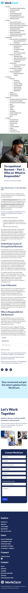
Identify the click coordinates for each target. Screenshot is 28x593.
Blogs (11, 104)
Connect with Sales (14, 126)
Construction (17, 82)
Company (8, 118)
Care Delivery (13, 63)
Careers (12, 128)
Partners (12, 124)
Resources (8, 97)
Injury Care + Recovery (15, 54)
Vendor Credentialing (15, 32)
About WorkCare (14, 119)
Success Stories (13, 114)
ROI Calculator (6, 531)
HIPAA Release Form (7, 577)
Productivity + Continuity (16, 68)
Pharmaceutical (17, 88)
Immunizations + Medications (17, 30)
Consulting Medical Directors (17, 16)
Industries (12, 78)
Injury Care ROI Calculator (16, 100)
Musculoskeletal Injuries (20, 40)
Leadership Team (14, 121)
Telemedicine (17, 66)
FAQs (11, 116)
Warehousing (17, 90)
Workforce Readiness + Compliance (18, 44)
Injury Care (12, 11)
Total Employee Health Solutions (18, 34)
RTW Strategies (18, 70)
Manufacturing (17, 87)
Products (8, 6)
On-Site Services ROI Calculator (17, 102)
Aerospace (16, 80)
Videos (11, 107)
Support (12, 92)
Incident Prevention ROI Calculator (18, 99)
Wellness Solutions (14, 18)
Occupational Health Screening (17, 8)
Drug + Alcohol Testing (15, 22)
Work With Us (13, 130)
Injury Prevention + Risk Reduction (18, 39)
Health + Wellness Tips (15, 112)
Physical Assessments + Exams (17, 23)
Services (8, 20)
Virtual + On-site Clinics (20, 64)
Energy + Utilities (18, 83)
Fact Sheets (12, 111)
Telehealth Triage (18, 56)
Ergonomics (17, 42)
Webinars (12, 106)
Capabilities (9, 37)
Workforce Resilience (15, 71)
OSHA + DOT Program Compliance (19, 25)
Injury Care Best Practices (20, 58)
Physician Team (13, 123)
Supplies (3, 575)
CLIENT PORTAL (14, 95)
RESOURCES (5, 341)
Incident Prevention (15, 10)
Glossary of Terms (7, 546)
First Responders (18, 85)
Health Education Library (16, 35)
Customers (8, 76)
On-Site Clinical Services (16, 13)
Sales (2, 566)
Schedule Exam (13, 94)
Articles (12, 109)
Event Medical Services (15, 15)
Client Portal (5, 556)
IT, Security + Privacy (15, 131)
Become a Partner (6, 573)
